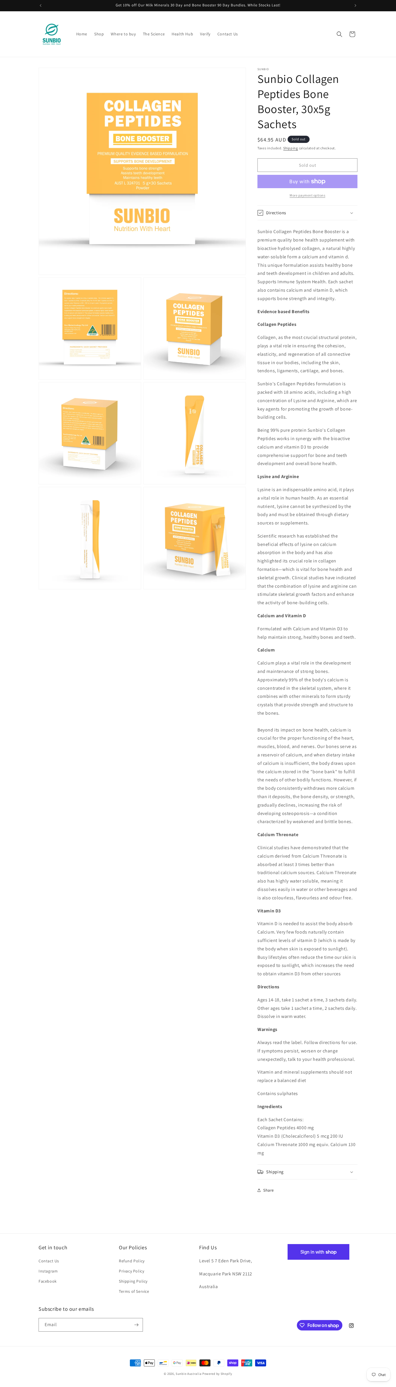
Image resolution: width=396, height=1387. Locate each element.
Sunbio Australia (188, 1374)
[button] (339, 34)
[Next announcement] (355, 5)
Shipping (290, 148)
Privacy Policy (131, 1271)
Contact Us (49, 1260)
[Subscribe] (136, 1325)
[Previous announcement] (40, 5)
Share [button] (268, 1190)
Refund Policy (132, 1260)
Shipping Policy (133, 1281)
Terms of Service (134, 1291)
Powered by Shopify (217, 1374)
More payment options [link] (307, 195)
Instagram (48, 1271)
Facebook (48, 1281)
